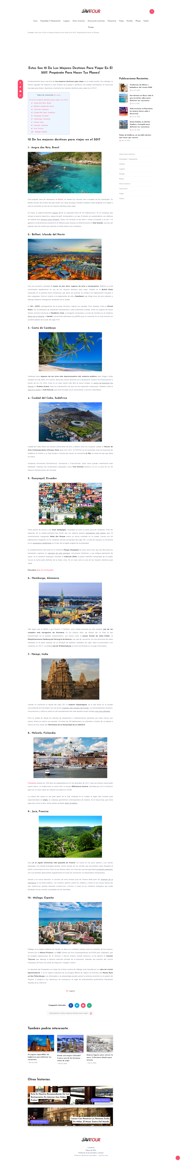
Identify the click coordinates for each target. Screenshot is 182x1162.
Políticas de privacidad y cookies (91, 1153)
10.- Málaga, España (39, 132)
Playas (138, 21)
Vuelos (146, 21)
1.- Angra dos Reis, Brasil (41, 103)
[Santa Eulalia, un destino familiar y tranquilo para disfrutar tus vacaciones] (123, 124)
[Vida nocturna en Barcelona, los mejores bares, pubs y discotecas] (123, 111)
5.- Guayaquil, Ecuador (40, 116)
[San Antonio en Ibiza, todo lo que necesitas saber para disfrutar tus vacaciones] (123, 98)
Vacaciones (112, 21)
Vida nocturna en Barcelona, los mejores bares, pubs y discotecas (141, 111)
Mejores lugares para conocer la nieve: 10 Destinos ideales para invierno (100, 1057)
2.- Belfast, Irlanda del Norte (42, 106)
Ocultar (57, 95)
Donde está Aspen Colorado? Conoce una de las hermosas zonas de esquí (69, 1058)
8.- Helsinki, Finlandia (39, 125)
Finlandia (32, 783)
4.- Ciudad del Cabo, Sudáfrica (43, 113)
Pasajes (91, 27)
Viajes (121, 21)
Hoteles (130, 21)
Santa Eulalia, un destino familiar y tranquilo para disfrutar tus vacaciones (140, 124)
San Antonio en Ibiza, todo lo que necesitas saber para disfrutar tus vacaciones (141, 98)
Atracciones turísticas (96, 21)
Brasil (60, 199)
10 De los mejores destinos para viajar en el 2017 (48, 100)
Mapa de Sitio (91, 1150)
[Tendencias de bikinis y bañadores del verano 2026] (123, 87)
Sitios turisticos (79, 21)
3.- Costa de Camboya (40, 109)
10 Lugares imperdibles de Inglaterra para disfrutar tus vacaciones (39, 1057)
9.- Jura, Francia (37, 128)
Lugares (66, 21)
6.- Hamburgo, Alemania (40, 119)
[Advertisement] (91, 50)
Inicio (35, 21)
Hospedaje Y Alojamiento (50, 21)
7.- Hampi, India (37, 122)
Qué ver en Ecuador (45, 570)
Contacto (91, 1148)
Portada (30, 33)
